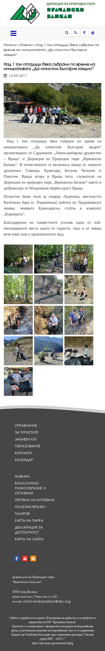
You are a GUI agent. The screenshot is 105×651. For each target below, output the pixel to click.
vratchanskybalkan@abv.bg (46, 601)
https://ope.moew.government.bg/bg (52, 643)
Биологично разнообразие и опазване (30, 488)
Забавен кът (26, 439)
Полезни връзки (30, 506)
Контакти (23, 452)
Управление (26, 425)
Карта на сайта (29, 539)
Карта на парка (29, 520)
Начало (10, 44)
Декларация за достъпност (29, 529)
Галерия (22, 513)
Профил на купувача (34, 499)
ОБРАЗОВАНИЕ (27, 446)
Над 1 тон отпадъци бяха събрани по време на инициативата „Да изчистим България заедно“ (51, 49)
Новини (26, 44)
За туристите (26, 432)
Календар (24, 459)
